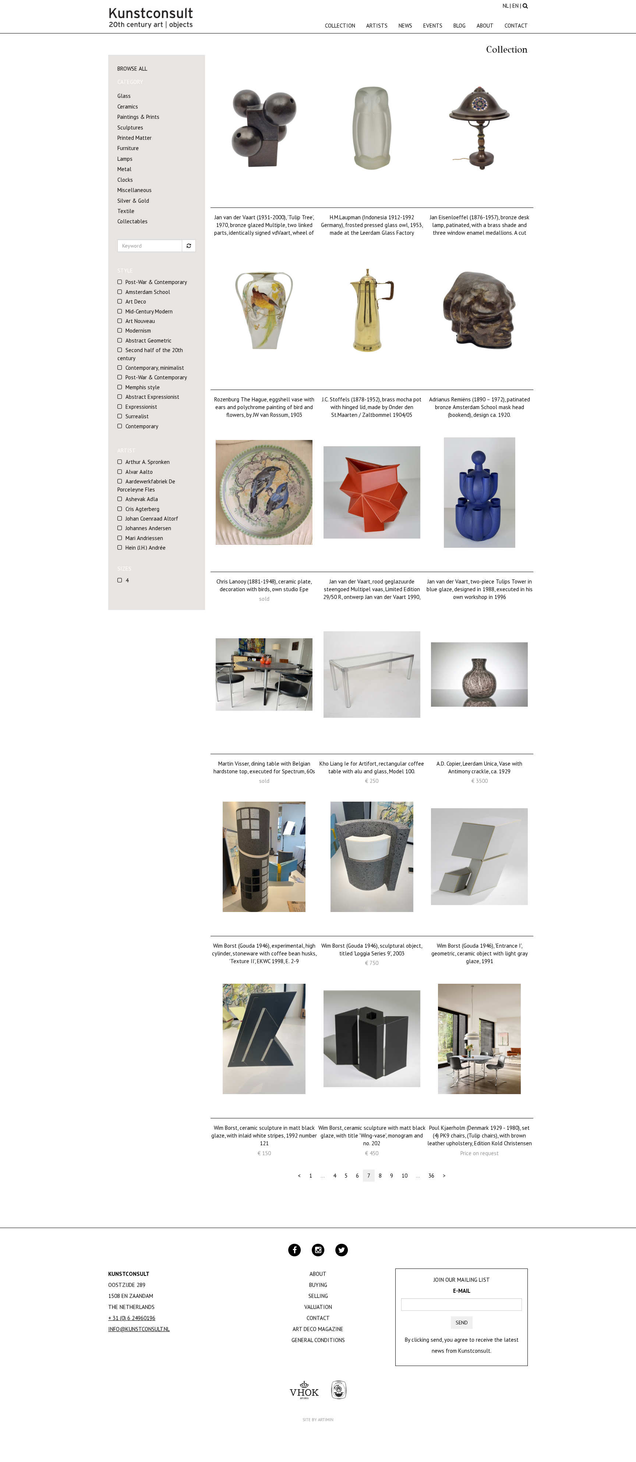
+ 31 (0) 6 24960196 (131, 1317)
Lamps (124, 158)
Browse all (132, 68)
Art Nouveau (140, 320)
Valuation (318, 1306)
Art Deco (136, 301)
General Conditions (318, 1340)
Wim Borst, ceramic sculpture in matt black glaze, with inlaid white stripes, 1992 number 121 (264, 1135)
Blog (459, 25)
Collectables (132, 221)
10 (404, 1175)
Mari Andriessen (144, 538)
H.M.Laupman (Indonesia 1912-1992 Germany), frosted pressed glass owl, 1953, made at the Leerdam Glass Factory (372, 225)
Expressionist (141, 406)
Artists (377, 25)
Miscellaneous (134, 190)
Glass (124, 95)
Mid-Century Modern (149, 311)
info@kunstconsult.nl (139, 1329)
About (485, 25)
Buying (318, 1284)
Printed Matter (134, 137)
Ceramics (127, 106)
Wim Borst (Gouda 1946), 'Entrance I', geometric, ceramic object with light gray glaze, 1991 (479, 953)
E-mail (461, 1290)
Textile (125, 210)
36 (431, 1175)
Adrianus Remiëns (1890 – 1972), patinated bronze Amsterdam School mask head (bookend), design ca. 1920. (479, 407)
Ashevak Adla (142, 499)
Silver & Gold (133, 200)
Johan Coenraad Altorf (152, 518)
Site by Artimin (318, 1419)
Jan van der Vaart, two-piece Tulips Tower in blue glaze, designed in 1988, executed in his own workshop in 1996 (480, 589)
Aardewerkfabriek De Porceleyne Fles (146, 485)
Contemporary (142, 426)
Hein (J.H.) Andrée (146, 547)
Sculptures (130, 127)
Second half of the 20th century (150, 354)
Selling (318, 1295)
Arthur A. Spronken (148, 461)
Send (462, 1322)
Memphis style (143, 387)
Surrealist (137, 416)
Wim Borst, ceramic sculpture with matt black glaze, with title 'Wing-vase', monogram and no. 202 (371, 1135)
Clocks (125, 179)
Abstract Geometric (149, 340)
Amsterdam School (148, 291)
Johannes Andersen (148, 528)
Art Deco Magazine (318, 1329)
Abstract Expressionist (152, 396)
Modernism (138, 330)
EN (515, 5)
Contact (516, 25)
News (405, 25)
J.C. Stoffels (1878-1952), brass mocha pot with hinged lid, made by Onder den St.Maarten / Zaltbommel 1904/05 (371, 407)
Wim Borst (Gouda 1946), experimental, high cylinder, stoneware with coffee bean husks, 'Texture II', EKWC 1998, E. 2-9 (264, 953)
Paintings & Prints (138, 116)
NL (505, 5)
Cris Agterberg (142, 508)
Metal (124, 169)
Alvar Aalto (139, 471)
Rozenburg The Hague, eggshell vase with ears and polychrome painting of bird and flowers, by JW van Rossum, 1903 (264, 407)
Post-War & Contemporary (156, 281)
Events (432, 25)
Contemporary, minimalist (155, 367)
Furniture (128, 148)
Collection (340, 25)
